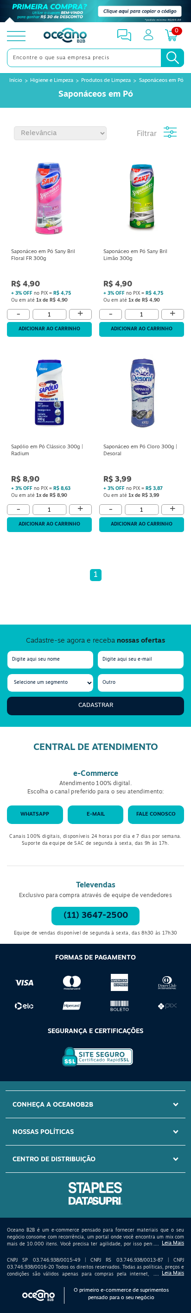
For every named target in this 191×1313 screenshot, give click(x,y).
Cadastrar (95, 705)
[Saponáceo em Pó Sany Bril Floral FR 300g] (49, 199)
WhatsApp (34, 814)
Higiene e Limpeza (51, 80)
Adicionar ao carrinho (49, 329)
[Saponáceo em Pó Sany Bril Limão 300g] (141, 199)
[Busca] (172, 58)
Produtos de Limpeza (106, 80)
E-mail (96, 814)
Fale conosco (156, 814)
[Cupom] (95, 11)
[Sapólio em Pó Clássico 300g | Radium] (49, 395)
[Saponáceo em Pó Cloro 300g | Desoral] (141, 395)
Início (15, 80)
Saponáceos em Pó (161, 80)
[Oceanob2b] (65, 36)
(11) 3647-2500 (96, 916)
